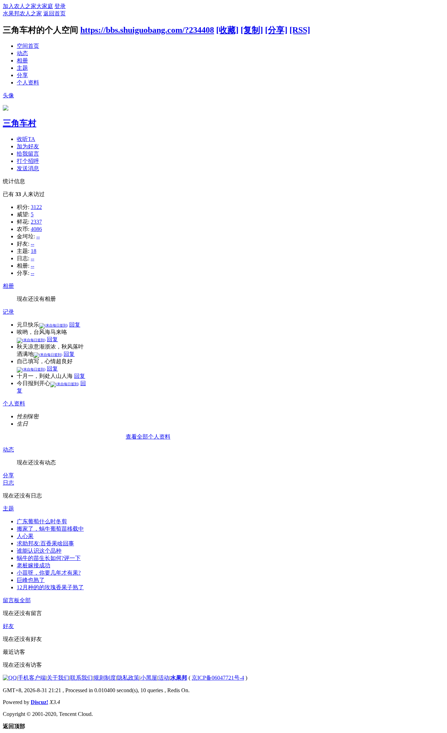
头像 (8, 95)
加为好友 (28, 146)
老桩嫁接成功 (33, 565)
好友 (8, 626)
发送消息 (28, 168)
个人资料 (28, 82)
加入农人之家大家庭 (28, 6)
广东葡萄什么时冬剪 (42, 521)
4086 (36, 229)
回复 (74, 325)
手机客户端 (32, 678)
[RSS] (300, 30)
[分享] (276, 30)
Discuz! (39, 702)
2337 (36, 222)
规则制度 (105, 678)
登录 (60, 6)
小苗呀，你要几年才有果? (49, 573)
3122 (36, 207)
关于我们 (58, 678)
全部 (25, 600)
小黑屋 (148, 678)
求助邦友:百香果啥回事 (45, 543)
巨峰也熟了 (31, 580)
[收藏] (227, 30)
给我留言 (28, 154)
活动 (163, 678)
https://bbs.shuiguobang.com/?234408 (147, 30)
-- (38, 236)
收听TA (26, 139)
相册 (22, 60)
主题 (22, 68)
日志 (8, 483)
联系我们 (81, 678)
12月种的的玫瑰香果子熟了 (50, 587)
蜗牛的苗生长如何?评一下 (49, 558)
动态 (22, 53)
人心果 (25, 536)
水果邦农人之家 (22, 13)
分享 (22, 75)
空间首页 (28, 46)
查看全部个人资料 (148, 437)
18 (33, 251)
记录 (8, 312)
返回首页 (54, 13)
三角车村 (19, 123)
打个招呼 (28, 161)
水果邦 (178, 678)
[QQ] (10, 678)
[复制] (252, 30)
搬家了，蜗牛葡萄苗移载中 (50, 529)
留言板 (11, 600)
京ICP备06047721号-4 (218, 678)
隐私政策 (128, 678)
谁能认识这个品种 (39, 551)
